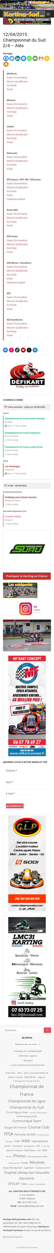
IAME (25, 1140)
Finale (10, 89)
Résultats (37, 1162)
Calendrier (30, 1077)
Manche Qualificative (17, 81)
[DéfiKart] (27, 375)
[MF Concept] (27, 706)
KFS (38, 1145)
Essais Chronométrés (17, 77)
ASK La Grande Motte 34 (36, 1072)
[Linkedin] (17, 58)
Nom (10, 782)
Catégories (41, 1077)
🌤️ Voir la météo (19, 425)
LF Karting (45, 1146)
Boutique (28, 1060)
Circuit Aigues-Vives (17, 1112)
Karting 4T (17, 1146)
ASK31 (19, 1073)
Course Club (38, 1127)
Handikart (9, 1141)
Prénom (11, 770)
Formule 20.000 (25, 1134)
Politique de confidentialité (28, 1051)
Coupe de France (15, 1127)
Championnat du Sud (27, 1107)
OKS (44, 1150)
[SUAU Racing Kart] (27, 549)
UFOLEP (14, 1184)
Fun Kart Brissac (43, 1135)
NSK (39, 1150)
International (40, 1141)
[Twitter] (11, 58)
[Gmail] (41, 58)
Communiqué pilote (26, 1116)
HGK (17, 1141)
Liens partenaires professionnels (28, 1065)
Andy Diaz (10, 1072)
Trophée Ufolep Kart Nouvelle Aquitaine (26, 1175)
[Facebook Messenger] (23, 58)
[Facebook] (6, 58)
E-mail (10, 793)
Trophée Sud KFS (42, 1167)
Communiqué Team (26, 1121)
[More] (6, 64)
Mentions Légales (28, 1055)
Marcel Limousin (14, 1150)
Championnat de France (27, 1090)
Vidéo (24, 1184)
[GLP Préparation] (27, 863)
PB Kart (9, 1156)
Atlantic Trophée (15, 1077)
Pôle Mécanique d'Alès (37, 1156)
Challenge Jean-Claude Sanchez (27, 1081)
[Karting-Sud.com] (27, 5)
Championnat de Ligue (26, 1101)
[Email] (35, 58)
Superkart (29, 1167)
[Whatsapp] (29, 58)
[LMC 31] (27, 967)
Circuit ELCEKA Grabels (38, 1112)
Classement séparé (16, 198)
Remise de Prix (14, 1163)
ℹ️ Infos (8, 425)
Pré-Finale (11, 85)
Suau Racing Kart (12, 1167)
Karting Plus (29, 1146)
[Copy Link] (47, 58)
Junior (7, 1146)
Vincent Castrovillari (37, 1184)
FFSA (8, 1134)
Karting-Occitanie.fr (13, 1236)
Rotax (24, 1162)
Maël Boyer (30, 1150)
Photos (19, 1155)
